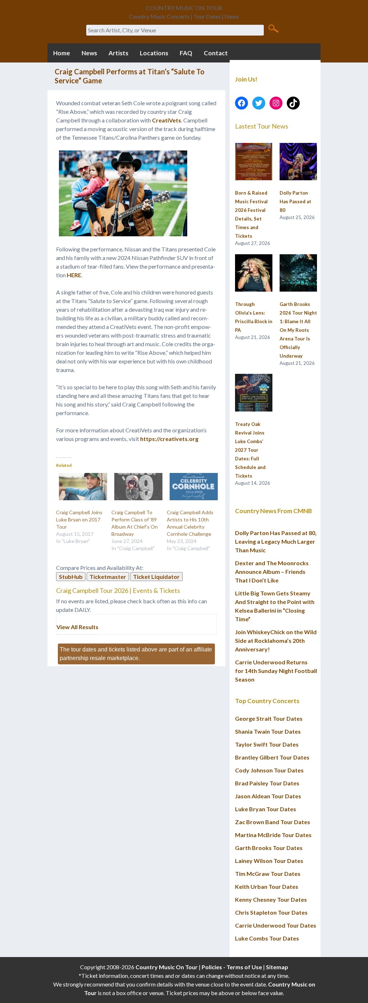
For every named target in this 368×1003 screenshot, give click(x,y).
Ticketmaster (107, 576)
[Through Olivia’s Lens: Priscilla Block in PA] (253, 273)
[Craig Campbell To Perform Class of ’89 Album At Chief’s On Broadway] (135, 487)
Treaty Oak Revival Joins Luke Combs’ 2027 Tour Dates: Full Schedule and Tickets (250, 450)
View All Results (77, 626)
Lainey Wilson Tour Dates (269, 860)
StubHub (71, 576)
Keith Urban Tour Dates (266, 886)
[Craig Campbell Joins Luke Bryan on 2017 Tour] (80, 487)
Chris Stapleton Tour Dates (271, 912)
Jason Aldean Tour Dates (268, 796)
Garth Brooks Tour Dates (269, 847)
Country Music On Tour (166, 966)
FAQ (186, 53)
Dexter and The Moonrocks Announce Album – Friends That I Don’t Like (272, 571)
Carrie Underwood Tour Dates (275, 925)
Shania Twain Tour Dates (268, 731)
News (89, 53)
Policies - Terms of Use (232, 966)
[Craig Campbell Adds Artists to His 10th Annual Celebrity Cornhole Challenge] (191, 487)
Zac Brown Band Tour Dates (272, 821)
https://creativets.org (169, 438)
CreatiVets (166, 120)
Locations (154, 53)
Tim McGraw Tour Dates (267, 873)
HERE (74, 274)
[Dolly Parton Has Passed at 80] (298, 162)
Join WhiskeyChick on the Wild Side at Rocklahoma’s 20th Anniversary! (276, 640)
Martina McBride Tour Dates (273, 834)
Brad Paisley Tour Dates (267, 783)
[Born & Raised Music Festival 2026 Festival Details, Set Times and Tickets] (253, 162)
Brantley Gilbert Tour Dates (272, 757)
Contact (216, 53)
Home (61, 53)
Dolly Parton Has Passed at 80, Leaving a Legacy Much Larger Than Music (276, 541)
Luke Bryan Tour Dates (265, 808)
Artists (118, 53)
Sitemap (277, 966)
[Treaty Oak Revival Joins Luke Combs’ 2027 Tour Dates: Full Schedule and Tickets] (253, 393)
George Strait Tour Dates (269, 718)
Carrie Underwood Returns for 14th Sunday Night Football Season (276, 671)
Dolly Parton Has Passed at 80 (295, 201)
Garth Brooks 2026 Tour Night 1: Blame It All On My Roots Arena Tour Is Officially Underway (298, 330)
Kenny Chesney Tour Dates (271, 899)
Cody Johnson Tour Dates (269, 770)
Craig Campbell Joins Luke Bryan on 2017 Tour (79, 519)
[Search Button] (273, 28)
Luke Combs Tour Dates (267, 938)
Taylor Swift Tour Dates (267, 744)
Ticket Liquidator (156, 576)
